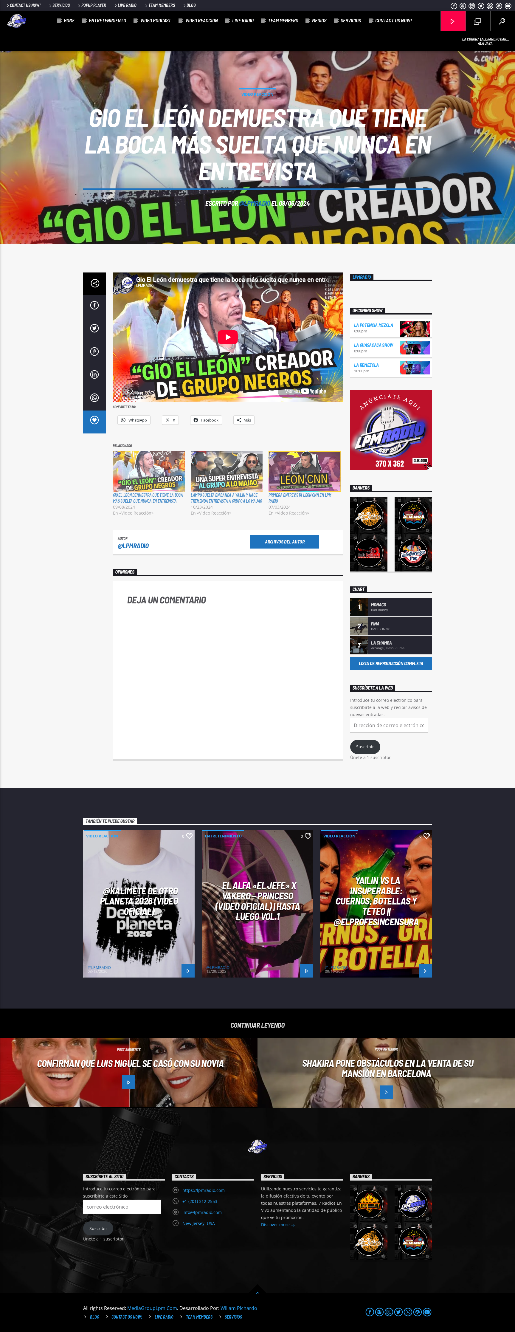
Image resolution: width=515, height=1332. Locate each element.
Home (69, 20)
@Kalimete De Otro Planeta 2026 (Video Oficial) (139, 901)
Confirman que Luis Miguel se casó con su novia (130, 1063)
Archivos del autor (284, 541)
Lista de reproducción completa (391, 663)
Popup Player (93, 5)
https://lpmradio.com (203, 1190)
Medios (319, 20)
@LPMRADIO (254, 203)
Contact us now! (25, 5)
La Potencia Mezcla (373, 325)
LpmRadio (362, 277)
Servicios (61, 5)
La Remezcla (366, 365)
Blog (191, 5)
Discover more (276, 1224)
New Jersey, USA (198, 1223)
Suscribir (365, 746)
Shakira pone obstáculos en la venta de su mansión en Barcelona (387, 1068)
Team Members (161, 5)
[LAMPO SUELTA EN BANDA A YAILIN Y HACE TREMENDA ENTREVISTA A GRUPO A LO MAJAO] (227, 471)
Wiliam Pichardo (239, 1308)
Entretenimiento (107, 20)
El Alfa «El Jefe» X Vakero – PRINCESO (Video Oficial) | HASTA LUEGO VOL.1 (257, 900)
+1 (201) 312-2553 (199, 1201)
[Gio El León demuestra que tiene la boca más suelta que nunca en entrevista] (149, 471)
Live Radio (127, 5)
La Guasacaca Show (373, 345)
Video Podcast (155, 20)
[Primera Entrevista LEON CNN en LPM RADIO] (304, 471)
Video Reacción (201, 20)
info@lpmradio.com (202, 1212)
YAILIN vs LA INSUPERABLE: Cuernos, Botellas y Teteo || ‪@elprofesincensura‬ (375, 900)
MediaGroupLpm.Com (152, 1308)
